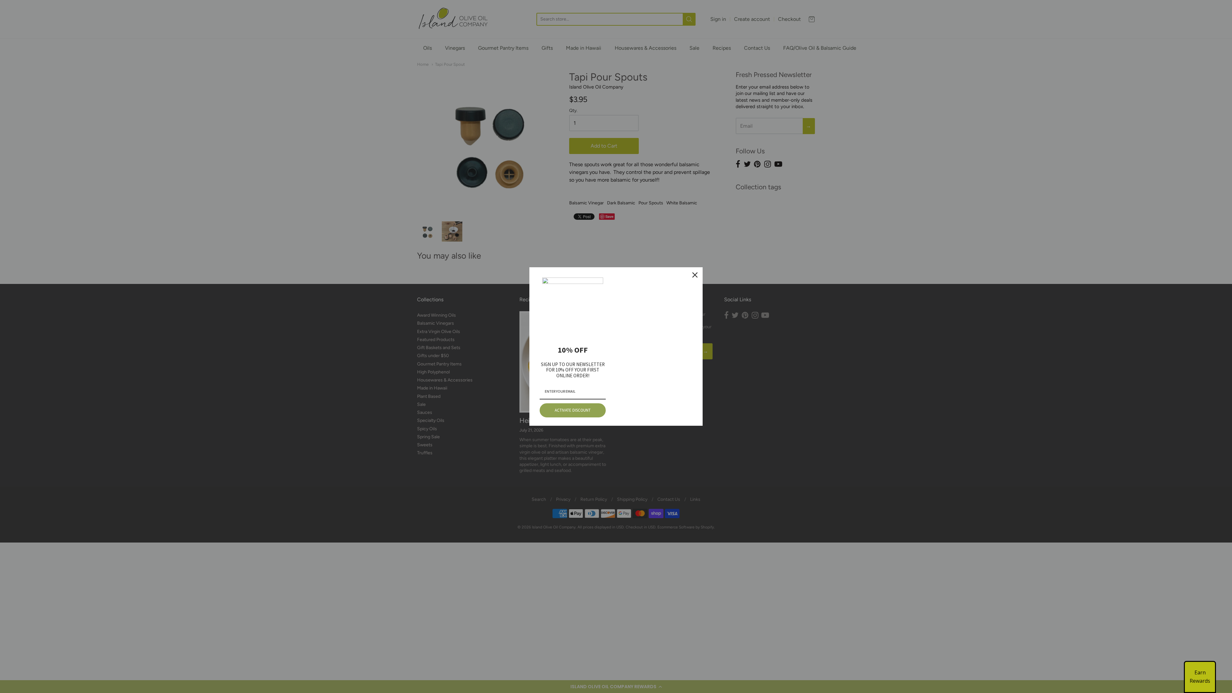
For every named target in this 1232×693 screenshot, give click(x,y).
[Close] (695, 275)
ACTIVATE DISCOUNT (573, 410)
